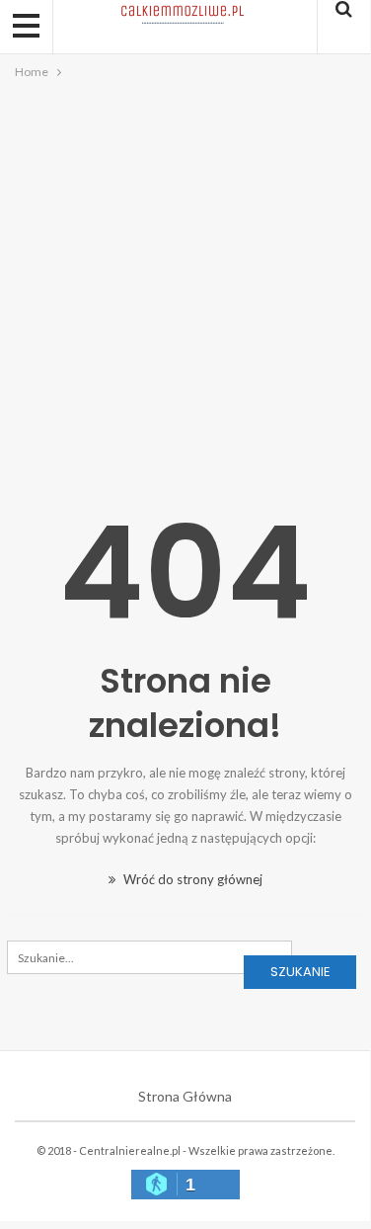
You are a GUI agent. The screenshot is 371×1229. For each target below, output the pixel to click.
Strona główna (185, 1096)
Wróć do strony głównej (191, 879)
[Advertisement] (185, 278)
